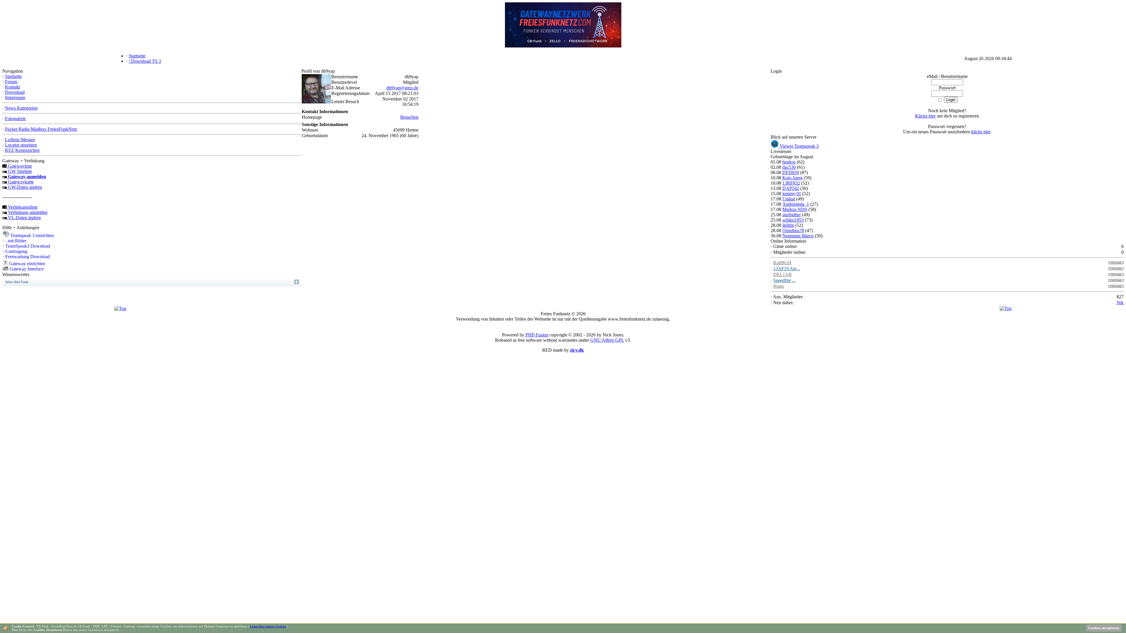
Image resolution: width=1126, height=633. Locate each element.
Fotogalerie (15, 118)
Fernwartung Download (26, 256)
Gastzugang (15, 251)
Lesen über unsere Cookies (268, 626)
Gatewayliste (19, 166)
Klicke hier (925, 115)
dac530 (789, 167)
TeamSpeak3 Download (26, 246)
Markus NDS (794, 209)
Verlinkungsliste (22, 207)
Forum (11, 81)
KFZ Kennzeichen (22, 150)
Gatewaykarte (20, 181)
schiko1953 (793, 219)
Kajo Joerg (792, 177)
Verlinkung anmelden (27, 212)
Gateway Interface (26, 268)
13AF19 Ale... (786, 268)
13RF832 (791, 183)
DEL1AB (782, 274)
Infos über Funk (17, 282)
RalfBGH (782, 262)
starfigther (791, 214)
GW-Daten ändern (24, 187)
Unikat (788, 198)
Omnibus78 (793, 230)
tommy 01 (791, 193)
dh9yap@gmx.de (402, 87)
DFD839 (790, 172)
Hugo (778, 286)
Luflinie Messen (20, 139)
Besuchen (409, 117)
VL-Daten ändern (24, 217)
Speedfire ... (784, 280)
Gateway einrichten (26, 263)
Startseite (13, 76)
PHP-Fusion (536, 334)
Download (15, 92)
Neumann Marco (798, 235)
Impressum (15, 97)
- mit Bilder (14, 240)
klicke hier (980, 131)
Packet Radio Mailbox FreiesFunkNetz (41, 129)
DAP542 (790, 188)
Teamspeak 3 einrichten (31, 235)
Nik (1120, 302)
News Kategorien (21, 108)
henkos (789, 161)
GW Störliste (19, 171)
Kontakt (12, 86)
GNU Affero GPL (607, 340)
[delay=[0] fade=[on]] (120, 308)
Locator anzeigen (21, 144)
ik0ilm (788, 225)
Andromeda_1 (795, 204)
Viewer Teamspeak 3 (799, 146)
